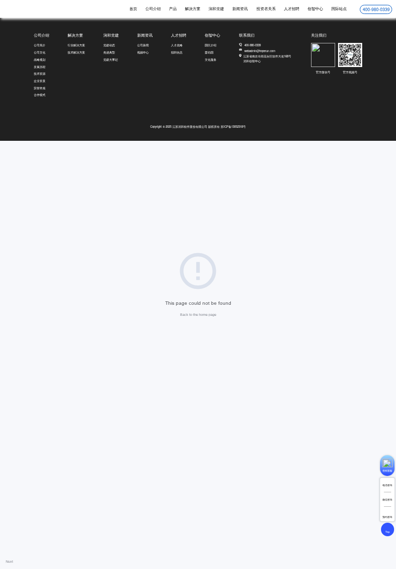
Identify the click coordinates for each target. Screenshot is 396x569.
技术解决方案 (76, 52)
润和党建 (216, 8)
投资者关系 (266, 8)
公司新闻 (143, 45)
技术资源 (39, 73)
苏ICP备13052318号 (233, 126)
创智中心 (315, 8)
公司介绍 (153, 8)
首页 (133, 8)
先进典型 (109, 52)
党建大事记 (110, 59)
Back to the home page (198, 314)
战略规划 (39, 59)
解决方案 (192, 8)
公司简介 (39, 45)
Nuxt (9, 561)
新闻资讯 (240, 8)
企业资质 (39, 81)
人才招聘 (291, 8)
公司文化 (39, 52)
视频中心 (143, 52)
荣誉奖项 (39, 88)
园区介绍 (210, 45)
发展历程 (39, 67)
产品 (173, 8)
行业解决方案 (76, 45)
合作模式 (39, 95)
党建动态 (109, 45)
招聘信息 (177, 52)
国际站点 (339, 8)
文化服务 (210, 59)
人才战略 (177, 45)
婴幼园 (209, 52)
